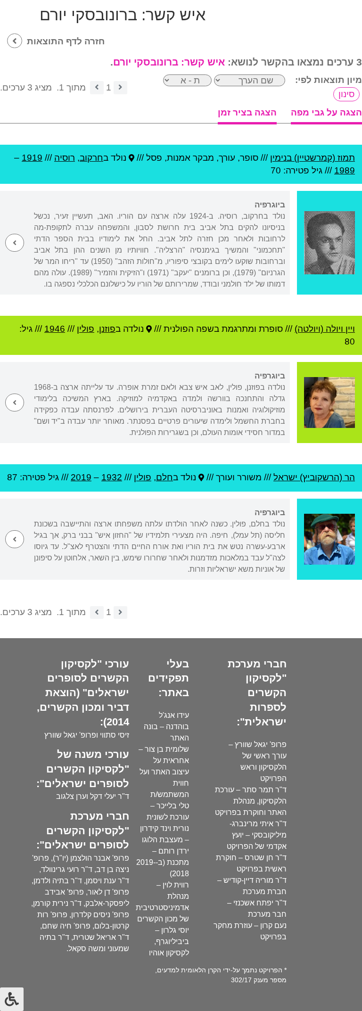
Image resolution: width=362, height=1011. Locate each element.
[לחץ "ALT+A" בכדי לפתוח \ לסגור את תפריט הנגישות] (12, 999)
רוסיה (64, 158)
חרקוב (91, 158)
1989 (344, 170)
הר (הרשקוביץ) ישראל (314, 477)
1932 (111, 477)
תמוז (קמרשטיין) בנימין (312, 158)
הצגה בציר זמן (247, 112)
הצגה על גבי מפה (326, 112)
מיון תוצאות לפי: (328, 80)
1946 (54, 329)
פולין (85, 329)
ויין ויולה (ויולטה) (325, 329)
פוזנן (107, 329)
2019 (81, 477)
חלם (164, 477)
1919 (32, 158)
